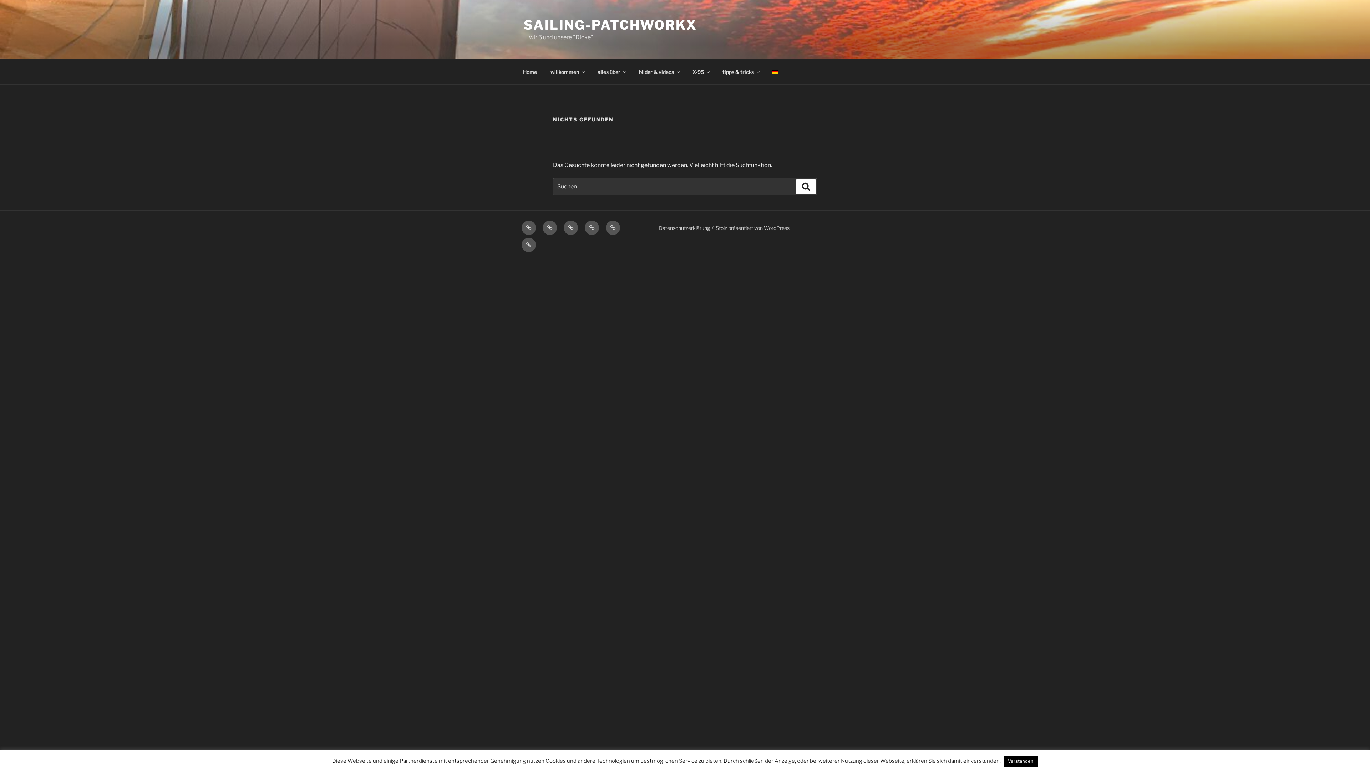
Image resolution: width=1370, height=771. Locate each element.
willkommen (564, 72)
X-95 (698, 72)
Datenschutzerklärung (684, 228)
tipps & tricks (738, 72)
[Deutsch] (775, 72)
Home (530, 72)
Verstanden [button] (1021, 761)
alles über (609, 72)
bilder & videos (656, 72)
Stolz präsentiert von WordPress (753, 228)
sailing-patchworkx (610, 25)
